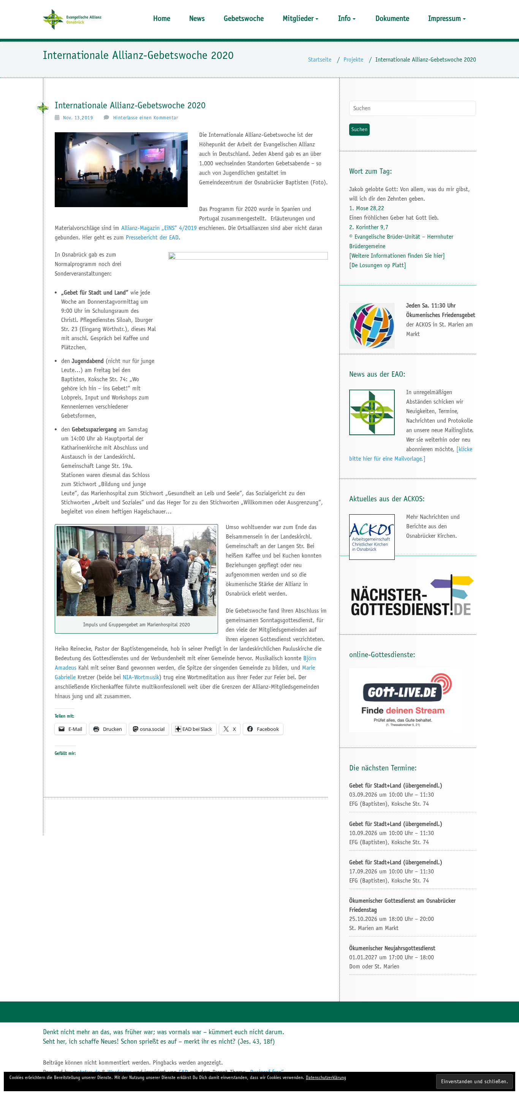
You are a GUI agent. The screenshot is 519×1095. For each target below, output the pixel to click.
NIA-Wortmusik (141, 677)
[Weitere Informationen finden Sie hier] (397, 255)
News (197, 18)
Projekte (353, 59)
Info (344, 18)
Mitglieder (298, 18)
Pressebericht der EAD (152, 237)
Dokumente (392, 18)
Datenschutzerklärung (326, 1077)
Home (161, 18)
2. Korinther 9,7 (368, 227)
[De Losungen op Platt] (377, 265)
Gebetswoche (244, 18)
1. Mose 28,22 (366, 208)
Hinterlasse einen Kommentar (145, 117)
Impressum (444, 18)
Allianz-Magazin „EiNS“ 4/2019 (159, 227)
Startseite (319, 59)
